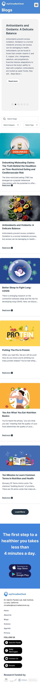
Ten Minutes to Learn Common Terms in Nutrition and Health (18, 477)
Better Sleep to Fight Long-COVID (16, 289)
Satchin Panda (15, 642)
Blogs (6, 619)
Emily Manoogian (13, 650)
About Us (7, 615)
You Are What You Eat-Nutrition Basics (19, 414)
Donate (12, 665)
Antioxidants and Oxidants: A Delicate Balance (19, 29)
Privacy (7, 633)
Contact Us (13, 658)
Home (6, 610)
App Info (7, 628)
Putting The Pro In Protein (16, 350)
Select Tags (29, 125)
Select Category (9, 125)
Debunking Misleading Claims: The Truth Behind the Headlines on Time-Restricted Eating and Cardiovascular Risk (19, 167)
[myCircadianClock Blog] (13, 4)
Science (7, 624)
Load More (20, 512)
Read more (13, 81)
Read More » (16, 74)
